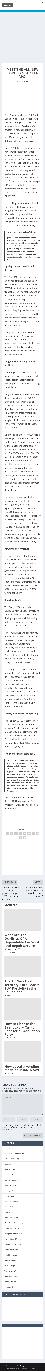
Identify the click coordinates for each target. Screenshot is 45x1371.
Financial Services (11, 1180)
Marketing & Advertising (13, 1223)
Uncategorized (9, 1287)
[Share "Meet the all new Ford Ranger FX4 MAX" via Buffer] (33, 833)
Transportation (10, 1282)
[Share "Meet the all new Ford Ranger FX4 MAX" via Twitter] (11, 833)
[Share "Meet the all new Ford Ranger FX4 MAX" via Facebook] (7, 833)
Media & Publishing (11, 1228)
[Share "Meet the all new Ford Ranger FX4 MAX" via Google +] (16, 833)
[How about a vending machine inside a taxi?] (22, 1051)
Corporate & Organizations (14, 1153)
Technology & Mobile (12, 1271)
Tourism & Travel (10, 1276)
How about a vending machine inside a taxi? (22, 1068)
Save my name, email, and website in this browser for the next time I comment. (22, 1127)
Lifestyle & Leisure (11, 1217)
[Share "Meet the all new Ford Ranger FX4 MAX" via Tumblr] (20, 833)
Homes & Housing (11, 1207)
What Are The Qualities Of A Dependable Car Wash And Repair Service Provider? (22, 942)
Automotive (22, 81)
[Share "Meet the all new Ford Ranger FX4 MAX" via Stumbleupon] (38, 833)
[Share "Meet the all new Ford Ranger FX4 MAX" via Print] (24, 838)
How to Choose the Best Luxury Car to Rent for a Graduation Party (22, 1029)
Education (8, 1164)
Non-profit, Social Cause (13, 1234)
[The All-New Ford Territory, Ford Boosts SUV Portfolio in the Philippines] (22, 966)
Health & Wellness (11, 1202)
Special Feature (10, 1260)
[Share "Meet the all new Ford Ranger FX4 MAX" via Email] (20, 838)
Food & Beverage (10, 1185)
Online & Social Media (12, 1239)
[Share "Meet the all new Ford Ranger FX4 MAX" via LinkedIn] (29, 833)
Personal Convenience (12, 1244)
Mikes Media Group (17, 1366)
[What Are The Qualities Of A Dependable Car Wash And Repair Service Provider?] (22, 920)
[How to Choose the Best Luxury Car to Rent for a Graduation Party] (22, 1009)
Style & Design (9, 1266)
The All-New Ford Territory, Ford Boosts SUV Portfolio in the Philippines (22, 986)
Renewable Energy (11, 1250)
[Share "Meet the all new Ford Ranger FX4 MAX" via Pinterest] (24, 833)
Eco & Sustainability (11, 1159)
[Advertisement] (22, 35)
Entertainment (9, 1169)
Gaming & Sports (10, 1191)
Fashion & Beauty (10, 1175)
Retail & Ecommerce (11, 1255)
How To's (7, 1212)
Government (9, 1196)
